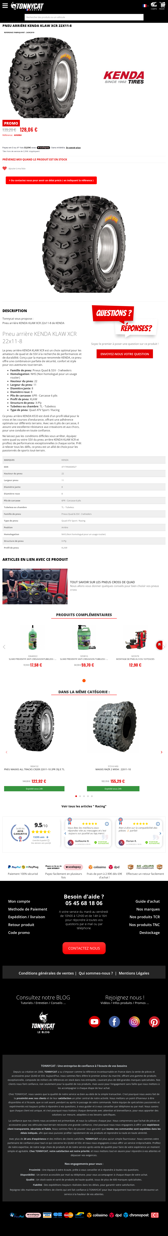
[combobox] (84, 17)
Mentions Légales (134, 973)
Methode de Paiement (27, 909)
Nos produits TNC (144, 924)
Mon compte (19, 901)
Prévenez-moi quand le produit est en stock (34, 159)
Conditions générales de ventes (46, 973)
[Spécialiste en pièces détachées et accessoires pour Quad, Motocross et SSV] (74, 6)
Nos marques (148, 909)
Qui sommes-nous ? (96, 973)
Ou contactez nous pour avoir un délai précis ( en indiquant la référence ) (52, 180)
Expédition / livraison (26, 916)
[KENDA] (124, 77)
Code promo (19, 932)
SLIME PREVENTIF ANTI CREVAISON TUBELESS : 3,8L (84, 659)
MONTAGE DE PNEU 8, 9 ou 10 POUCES (135, 659)
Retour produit (21, 924)
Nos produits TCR (145, 916)
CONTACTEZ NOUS (84, 948)
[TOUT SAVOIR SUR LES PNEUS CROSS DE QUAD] (35, 587)
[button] (6, 244)
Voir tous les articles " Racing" (84, 806)
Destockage (149, 932)
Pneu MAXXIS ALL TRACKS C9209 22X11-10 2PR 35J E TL (34, 769)
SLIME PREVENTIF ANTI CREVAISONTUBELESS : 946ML (33, 659)
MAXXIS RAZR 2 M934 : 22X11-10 (113, 769)
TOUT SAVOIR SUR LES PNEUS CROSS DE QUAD (102, 582)
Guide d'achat (148, 901)
